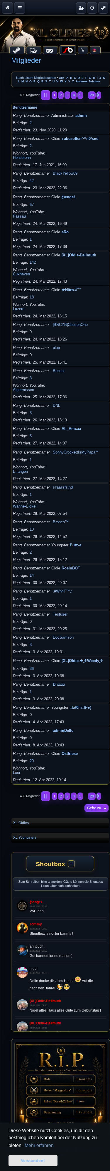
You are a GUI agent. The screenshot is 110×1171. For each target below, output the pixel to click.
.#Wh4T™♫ (63, 591)
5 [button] (80, 95)
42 (32, 180)
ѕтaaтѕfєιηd (63, 487)
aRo (65, 232)
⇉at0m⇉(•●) (80, 707)
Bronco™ (61, 522)
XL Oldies (21, 823)
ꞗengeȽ (69, 197)
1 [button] (54, 95)
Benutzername (25, 107)
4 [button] (74, 95)
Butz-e (75, 545)
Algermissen (23, 390)
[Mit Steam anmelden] (103, 8)
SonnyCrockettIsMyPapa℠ (76, 452)
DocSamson (63, 637)
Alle (62, 77)
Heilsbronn (22, 157)
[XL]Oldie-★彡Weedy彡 (82, 661)
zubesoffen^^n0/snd (80, 138)
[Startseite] (55, 34)
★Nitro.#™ (71, 290)
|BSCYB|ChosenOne (70, 324)
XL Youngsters (24, 837)
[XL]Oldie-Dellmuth (79, 255)
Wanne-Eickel (24, 506)
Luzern (18, 309)
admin (81, 115)
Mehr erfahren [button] (39, 1145)
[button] (45, 95)
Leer (16, 772)
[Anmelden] (92, 8)
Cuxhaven (21, 274)
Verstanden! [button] (33, 1160)
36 (32, 668)
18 (32, 297)
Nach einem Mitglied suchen (36, 77)
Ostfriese (70, 753)
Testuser (60, 614)
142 (33, 262)
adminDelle (63, 730)
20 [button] (92, 95)
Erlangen (20, 471)
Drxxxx (59, 684)
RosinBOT (71, 568)
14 (32, 575)
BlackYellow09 (65, 173)
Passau (19, 216)
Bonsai (59, 371)
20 (32, 761)
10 (32, 529)
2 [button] (61, 95)
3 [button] (67, 95)
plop (56, 347)
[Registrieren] (81, 8)
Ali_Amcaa (71, 428)
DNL (56, 405)
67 (32, 204)
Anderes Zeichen (88, 81)
